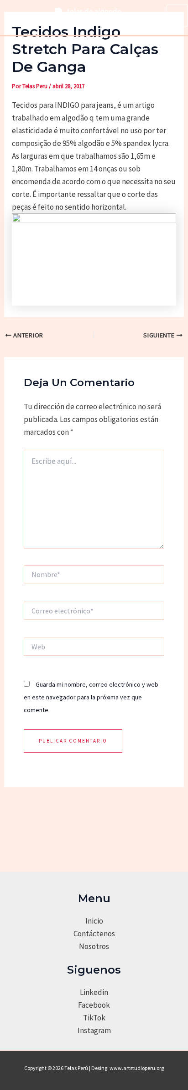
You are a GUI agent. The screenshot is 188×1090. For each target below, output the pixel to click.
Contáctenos (94, 934)
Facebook (94, 1005)
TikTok (94, 1018)
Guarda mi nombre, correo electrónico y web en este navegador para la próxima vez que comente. (91, 697)
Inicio (94, 921)
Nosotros (94, 946)
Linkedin (94, 992)
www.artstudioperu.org (137, 1068)
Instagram (94, 1030)
